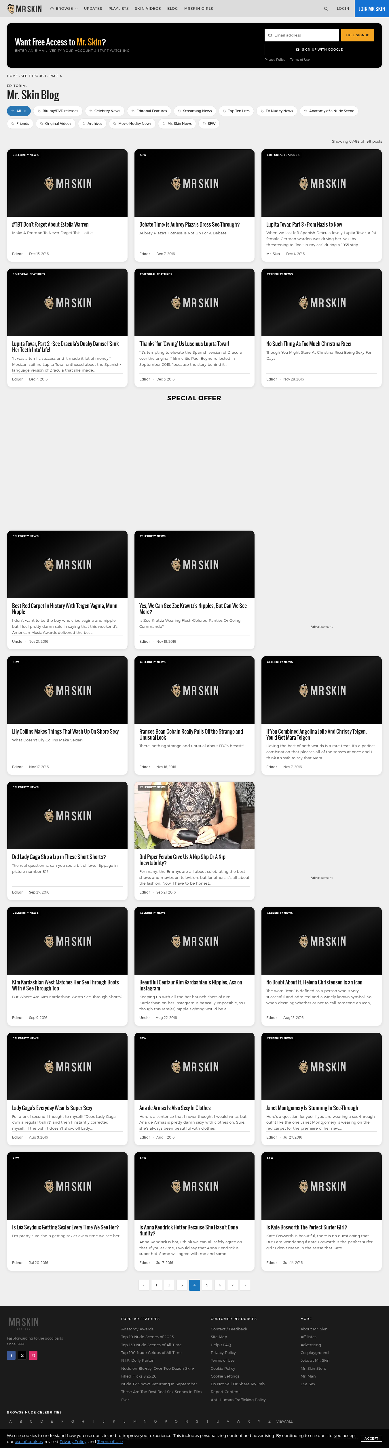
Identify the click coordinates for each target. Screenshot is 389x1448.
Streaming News (197, 111)
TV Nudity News (279, 111)
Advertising (311, 1344)
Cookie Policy (223, 1368)
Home (12, 76)
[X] (22, 1355)
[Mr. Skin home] (24, 8)
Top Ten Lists (239, 111)
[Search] (326, 8)
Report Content (225, 1391)
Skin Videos (148, 8)
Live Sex (308, 1384)
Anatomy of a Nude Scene (331, 111)
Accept (371, 1438)
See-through (33, 76)
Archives (95, 123)
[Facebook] (11, 1355)
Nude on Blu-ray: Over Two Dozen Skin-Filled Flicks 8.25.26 (157, 1372)
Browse (64, 8)
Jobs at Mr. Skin (315, 1360)
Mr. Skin (273, 254)
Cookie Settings (225, 1376)
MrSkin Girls (198, 8)
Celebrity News (107, 111)
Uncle (17, 642)
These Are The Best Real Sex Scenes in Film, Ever (162, 1395)
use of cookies (29, 1441)
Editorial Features (151, 111)
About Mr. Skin (314, 1329)
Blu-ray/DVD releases (60, 111)
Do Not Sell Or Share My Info (238, 1384)
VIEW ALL (284, 1421)
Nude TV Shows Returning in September (159, 1384)
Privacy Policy (275, 60)
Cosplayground (315, 1352)
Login (343, 8)
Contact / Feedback (229, 1329)
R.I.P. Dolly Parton (138, 1360)
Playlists (119, 8)
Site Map (219, 1336)
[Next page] (245, 1285)
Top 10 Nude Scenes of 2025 (147, 1336)
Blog (172, 8)
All (18, 111)
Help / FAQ (221, 1344)
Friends (22, 123)
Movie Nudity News (134, 123)
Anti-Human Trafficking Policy (238, 1399)
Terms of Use (300, 60)
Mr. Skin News (180, 123)
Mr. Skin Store (313, 1368)
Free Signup (357, 35)
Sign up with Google (322, 49)
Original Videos (58, 123)
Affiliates (308, 1336)
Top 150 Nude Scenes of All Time (151, 1344)
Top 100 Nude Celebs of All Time (151, 1352)
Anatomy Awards (137, 1329)
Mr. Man (308, 1376)
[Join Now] (372, 8)
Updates (93, 8)
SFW (211, 123)
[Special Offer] (194, 466)
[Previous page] (143, 1285)
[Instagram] (33, 1355)
